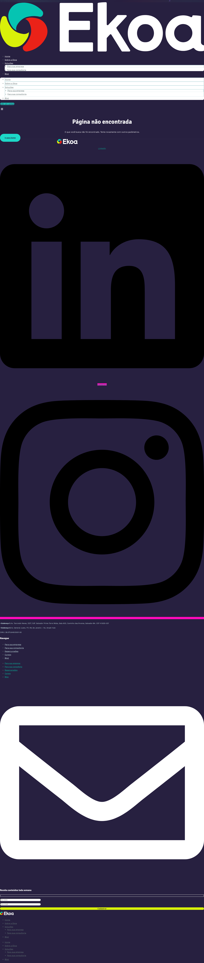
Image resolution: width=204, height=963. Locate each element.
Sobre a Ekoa (11, 60)
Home (7, 56)
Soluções (9, 63)
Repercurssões (11, 651)
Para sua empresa (15, 66)
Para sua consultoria (16, 70)
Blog (7, 74)
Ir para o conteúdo (8, 1)
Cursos (8, 655)
